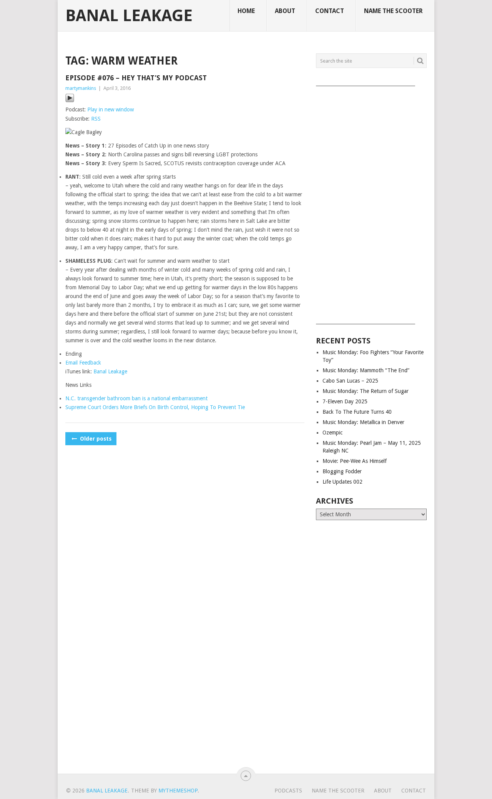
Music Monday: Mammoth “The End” (365, 370)
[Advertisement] (371, 202)
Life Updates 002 (342, 482)
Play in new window (110, 109)
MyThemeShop (178, 790)
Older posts (94, 439)
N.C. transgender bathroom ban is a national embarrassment (136, 398)
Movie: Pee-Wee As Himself (354, 461)
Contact (329, 11)
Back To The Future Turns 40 (357, 412)
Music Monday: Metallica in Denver (363, 422)
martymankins (80, 88)
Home (246, 11)
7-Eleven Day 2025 (344, 401)
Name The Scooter (393, 11)
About (285, 11)
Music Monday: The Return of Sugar (365, 391)
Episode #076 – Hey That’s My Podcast (136, 78)
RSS (96, 119)
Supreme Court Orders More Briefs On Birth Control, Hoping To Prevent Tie (155, 407)
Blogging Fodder (342, 471)
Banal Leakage (129, 16)
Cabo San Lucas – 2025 (350, 381)
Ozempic (332, 432)
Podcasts (288, 790)
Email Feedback (83, 363)
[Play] (69, 101)
